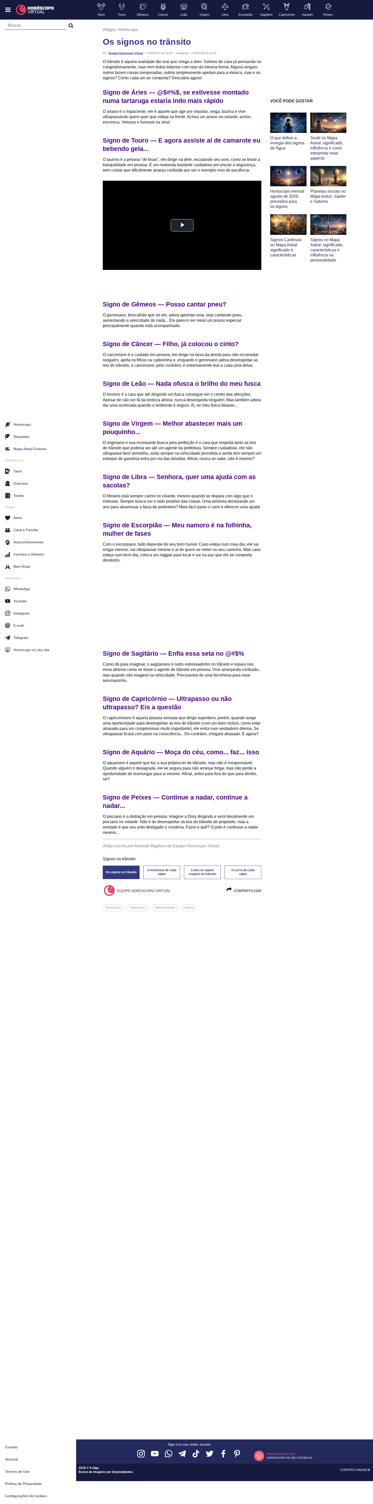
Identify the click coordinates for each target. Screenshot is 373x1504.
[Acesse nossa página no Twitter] (209, 1454)
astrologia (113, 908)
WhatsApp (21, 589)
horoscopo (138, 908)
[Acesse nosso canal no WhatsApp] (168, 1454)
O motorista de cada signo (161, 872)
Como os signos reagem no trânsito (202, 872)
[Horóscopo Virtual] (35, 10)
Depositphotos (122, 1472)
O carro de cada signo (243, 872)
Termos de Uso (17, 1471)
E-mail (18, 625)
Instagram (21, 613)
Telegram (20, 638)
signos (189, 908)
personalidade (165, 908)
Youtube (20, 601)
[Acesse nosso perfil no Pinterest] (237, 1454)
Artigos (109, 29)
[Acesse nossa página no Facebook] (223, 1454)
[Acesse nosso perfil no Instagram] (141, 1454)
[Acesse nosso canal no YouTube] (154, 1454)
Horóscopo (128, 29)
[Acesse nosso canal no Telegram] (182, 1454)
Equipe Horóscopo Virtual (126, 53)
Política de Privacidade (23, 1484)
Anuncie (11, 1459)
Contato (11, 1447)
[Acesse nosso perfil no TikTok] (196, 1454)
